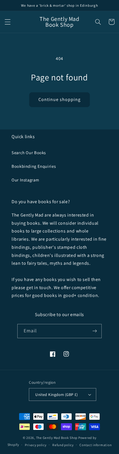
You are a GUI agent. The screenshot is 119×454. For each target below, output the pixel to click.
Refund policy (63, 445)
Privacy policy (35, 445)
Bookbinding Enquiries (34, 166)
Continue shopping (59, 99)
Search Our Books (29, 152)
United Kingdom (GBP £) (56, 394)
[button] (7, 21)
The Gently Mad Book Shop (57, 437)
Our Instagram (25, 180)
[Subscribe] (94, 331)
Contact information (95, 445)
